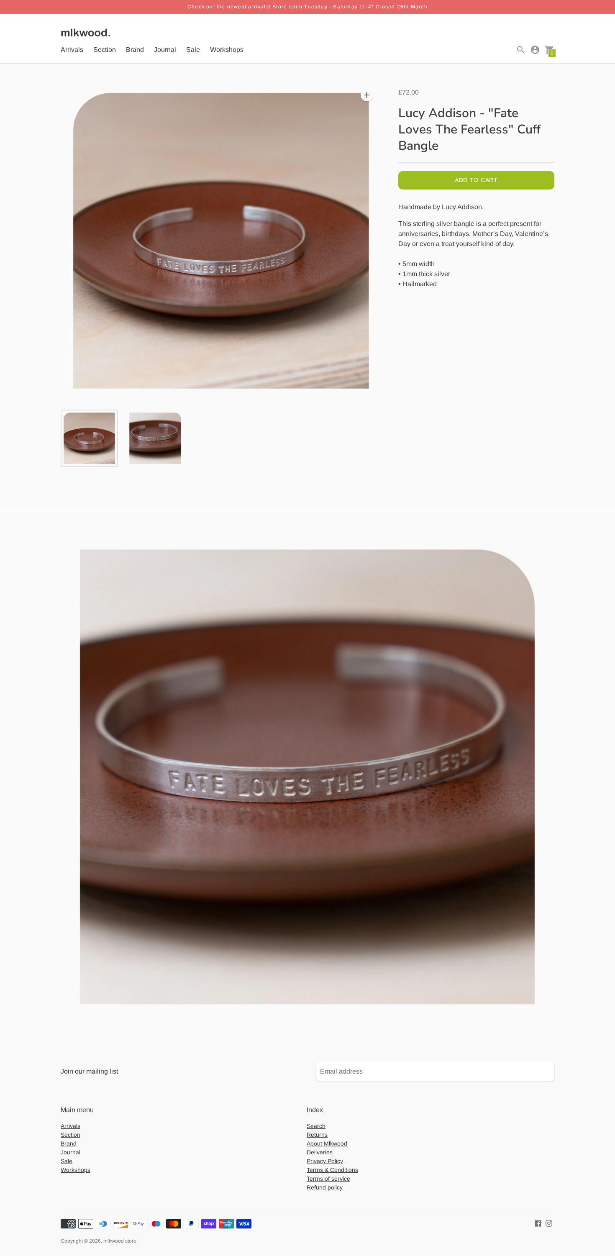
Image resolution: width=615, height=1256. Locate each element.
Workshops (226, 49)
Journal (165, 49)
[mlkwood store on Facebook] (538, 1222)
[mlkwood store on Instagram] (549, 1222)
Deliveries (320, 1152)
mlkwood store (119, 1241)
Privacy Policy (325, 1161)
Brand (135, 49)
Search (316, 1126)
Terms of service (328, 1178)
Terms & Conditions (332, 1169)
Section (104, 49)
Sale (193, 49)
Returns (317, 1134)
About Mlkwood (327, 1143)
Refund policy (325, 1187)
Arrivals (72, 49)
